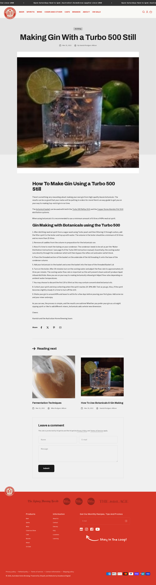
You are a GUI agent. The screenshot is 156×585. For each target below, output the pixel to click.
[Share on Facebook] (41, 327)
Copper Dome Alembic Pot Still (110, 209)
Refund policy (23, 572)
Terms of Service (96, 431)
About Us (55, 519)
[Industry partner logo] (43, 501)
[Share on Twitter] (47, 327)
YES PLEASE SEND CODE (83, 563)
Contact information (53, 572)
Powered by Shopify (38, 576)
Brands (76, 12)
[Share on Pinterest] (54, 327)
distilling (78, 29)
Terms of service (37, 572)
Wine (39, 12)
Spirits (30, 12)
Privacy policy (11, 572)
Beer (21, 12)
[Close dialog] (152, 525)
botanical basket (43, 209)
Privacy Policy (82, 431)
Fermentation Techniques (47, 403)
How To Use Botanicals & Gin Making (102, 403)
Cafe (67, 12)
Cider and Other (53, 12)
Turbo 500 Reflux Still (81, 209)
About (86, 12)
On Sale (96, 12)
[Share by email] (60, 327)
